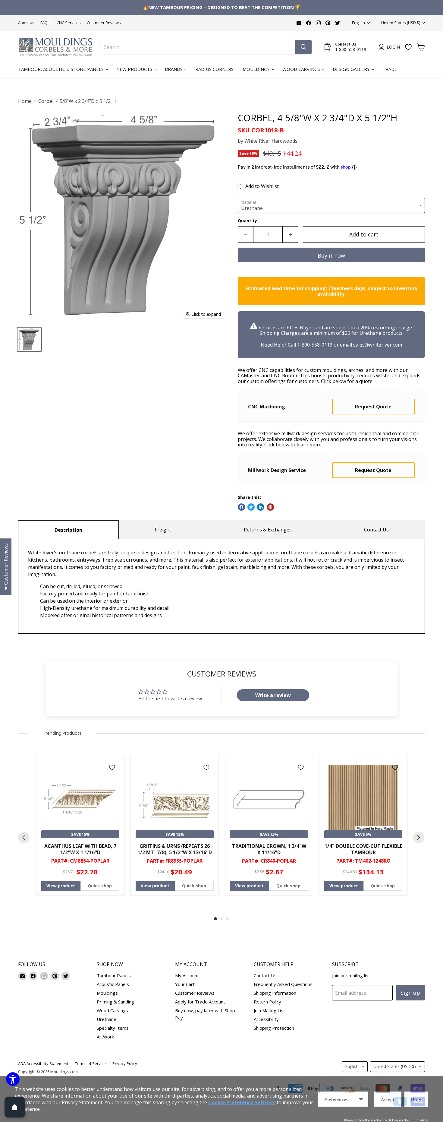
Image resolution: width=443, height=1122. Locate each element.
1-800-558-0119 (314, 344)
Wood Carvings (301, 69)
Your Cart (185, 984)
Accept (388, 1099)
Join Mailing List (269, 1010)
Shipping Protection (274, 1028)
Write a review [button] (273, 695)
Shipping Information (275, 993)
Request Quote (373, 406)
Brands (174, 69)
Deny (416, 1099)
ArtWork (105, 1037)
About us (26, 23)
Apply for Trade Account (200, 1002)
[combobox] (198, 47)
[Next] (418, 837)
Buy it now (331, 255)
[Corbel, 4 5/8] (29, 339)
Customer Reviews (104, 23)
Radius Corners (214, 69)
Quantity (247, 220)
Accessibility (266, 1019)
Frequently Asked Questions (283, 984)
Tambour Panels (114, 975)
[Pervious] (24, 837)
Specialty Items (113, 1028)
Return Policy (267, 1002)
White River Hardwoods (270, 141)
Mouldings (257, 69)
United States (400, 22)
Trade (389, 69)
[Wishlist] (408, 47)
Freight (163, 529)
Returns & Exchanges (268, 529)
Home (25, 101)
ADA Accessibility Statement (43, 1063)
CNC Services (69, 23)
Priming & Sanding (115, 1002)
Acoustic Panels (113, 984)
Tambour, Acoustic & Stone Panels (61, 69)
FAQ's (45, 23)
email (346, 344)
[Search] (303, 47)
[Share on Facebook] (241, 507)
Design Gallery (352, 69)
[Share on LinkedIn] (260, 507)
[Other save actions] (361, 1099)
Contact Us (376, 529)
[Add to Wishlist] (112, 767)
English (358, 22)
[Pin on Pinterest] (270, 507)
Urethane (106, 1019)
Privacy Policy (124, 1063)
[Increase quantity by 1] (290, 234)
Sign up (410, 992)
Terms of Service (90, 1063)
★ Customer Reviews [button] (5, 566)
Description (68, 530)
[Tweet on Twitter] (251, 507)
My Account (187, 975)
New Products (134, 69)
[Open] (15, 1107)
